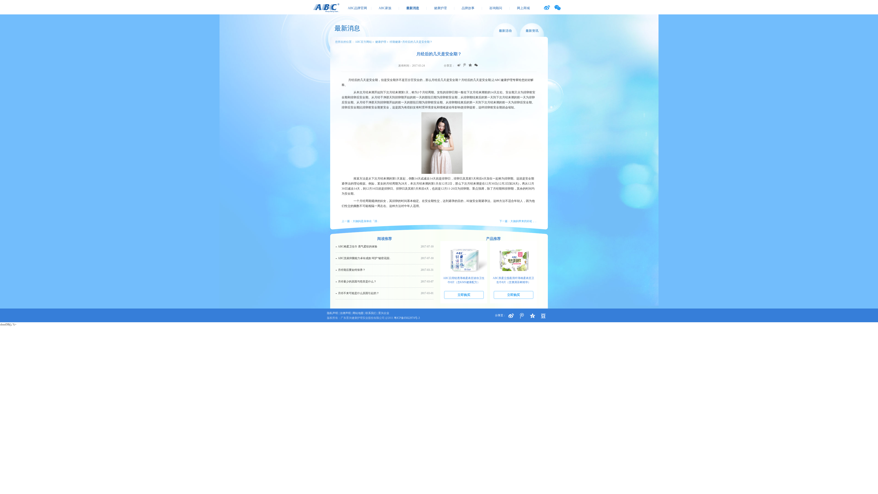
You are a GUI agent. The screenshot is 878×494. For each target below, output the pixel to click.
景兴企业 (383, 313)
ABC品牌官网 (357, 8)
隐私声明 (332, 313)
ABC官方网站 (363, 41)
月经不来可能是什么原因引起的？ (385, 293)
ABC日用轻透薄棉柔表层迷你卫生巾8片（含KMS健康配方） (464, 280)
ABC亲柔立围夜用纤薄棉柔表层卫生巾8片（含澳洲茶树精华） (513, 280)
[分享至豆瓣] (532, 316)
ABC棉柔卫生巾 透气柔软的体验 (385, 246)
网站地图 (358, 313)
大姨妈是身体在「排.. (366, 221)
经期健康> (396, 41)
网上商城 (523, 8)
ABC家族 (385, 8)
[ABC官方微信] (557, 8)
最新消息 (412, 8)
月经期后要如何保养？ (385, 269)
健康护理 (440, 8)
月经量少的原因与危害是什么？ (385, 281)
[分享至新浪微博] (511, 316)
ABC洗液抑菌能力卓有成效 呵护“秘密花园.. (385, 258)
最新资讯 (532, 30)
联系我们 (370, 313)
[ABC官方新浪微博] (547, 8)
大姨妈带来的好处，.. (523, 221)
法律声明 (345, 313)
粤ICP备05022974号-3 (407, 317)
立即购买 (464, 295)
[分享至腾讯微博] (522, 316)
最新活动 (505, 30)
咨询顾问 (495, 8)
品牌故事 (468, 8)
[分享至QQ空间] (543, 316)
